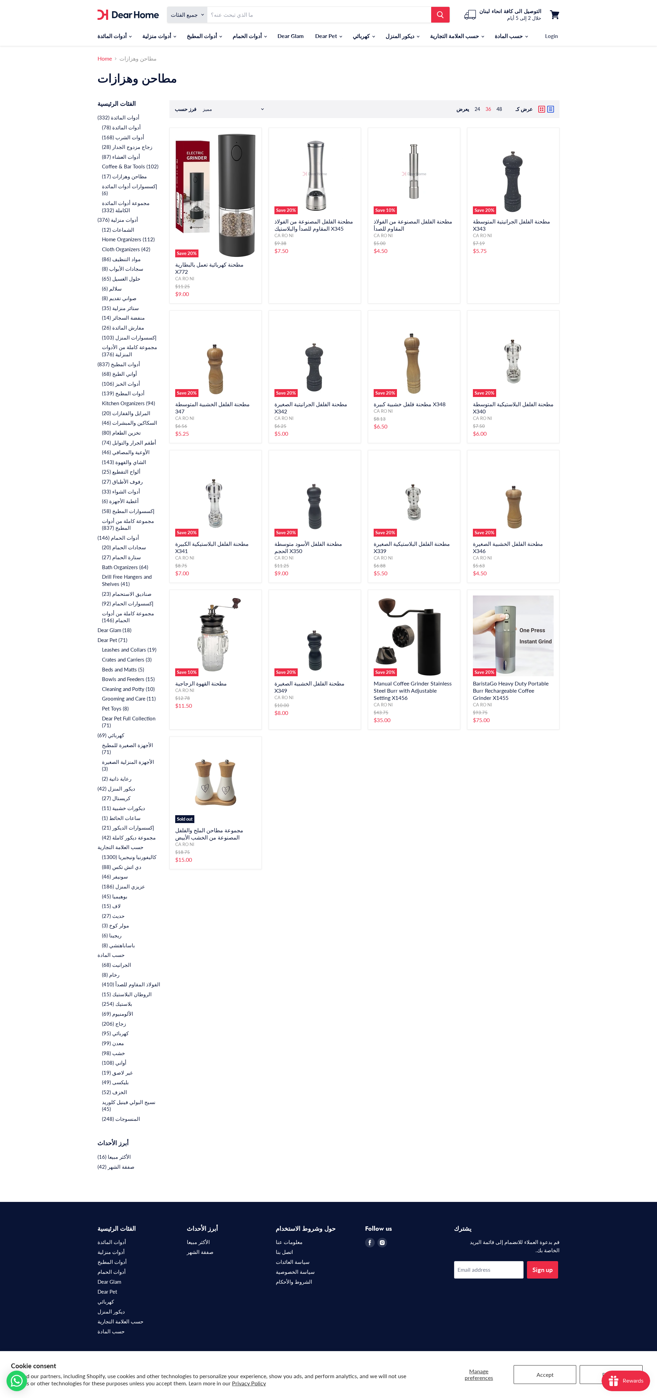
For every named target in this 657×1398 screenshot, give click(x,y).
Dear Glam (291, 36)
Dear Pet (326, 36)
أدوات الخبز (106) (121, 384)
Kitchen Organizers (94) (128, 403)
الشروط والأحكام (294, 1282)
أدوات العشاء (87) (121, 157)
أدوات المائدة (113, 36)
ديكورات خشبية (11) (123, 808)
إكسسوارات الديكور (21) (128, 827)
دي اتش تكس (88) (121, 867)
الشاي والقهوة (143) (124, 462)
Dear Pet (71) (112, 640)
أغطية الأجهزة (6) (120, 501)
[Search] (440, 15)
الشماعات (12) (118, 230)
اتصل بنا (284, 1252)
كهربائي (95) (115, 1033)
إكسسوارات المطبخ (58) (128, 511)
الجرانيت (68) (116, 965)
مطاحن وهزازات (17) (124, 176)
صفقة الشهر (200, 1252)
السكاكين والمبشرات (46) (129, 423)
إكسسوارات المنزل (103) (129, 337)
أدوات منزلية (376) (118, 220)
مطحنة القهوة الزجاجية (201, 683)
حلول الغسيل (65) (121, 278)
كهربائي (362, 36)
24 (477, 109)
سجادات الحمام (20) (124, 547)
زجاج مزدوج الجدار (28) (127, 147)
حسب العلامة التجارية (455, 36)
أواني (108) (114, 1063)
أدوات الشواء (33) (121, 491)
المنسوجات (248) (121, 1119)
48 (499, 109)
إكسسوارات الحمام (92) (127, 603)
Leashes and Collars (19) (129, 649)
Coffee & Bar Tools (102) (130, 166)
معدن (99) (113, 1043)
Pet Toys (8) (115, 708)
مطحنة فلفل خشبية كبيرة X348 (410, 404)
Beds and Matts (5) (123, 669)
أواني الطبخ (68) (119, 374)
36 (488, 109)
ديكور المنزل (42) (116, 788)
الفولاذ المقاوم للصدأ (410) (131, 984)
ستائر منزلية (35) (120, 308)
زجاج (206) (114, 1024)
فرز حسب (185, 109)
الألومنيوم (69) (117, 1014)
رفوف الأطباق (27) (122, 481)
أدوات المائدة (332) (118, 117)
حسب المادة (509, 36)
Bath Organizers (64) (125, 567)
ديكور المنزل (401, 36)
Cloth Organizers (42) (126, 249)
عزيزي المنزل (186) (123, 886)
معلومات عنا (289, 1242)
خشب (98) (113, 1053)
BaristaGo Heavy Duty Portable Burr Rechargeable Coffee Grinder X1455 (511, 690)
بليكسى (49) (115, 1082)
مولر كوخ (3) (115, 925)
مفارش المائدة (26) (123, 327)
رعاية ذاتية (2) (116, 778)
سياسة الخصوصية (295, 1272)
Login (551, 36)
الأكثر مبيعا (198, 1242)
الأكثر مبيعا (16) (114, 1157)
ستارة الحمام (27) (121, 557)
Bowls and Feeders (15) (128, 679)
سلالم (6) (112, 288)
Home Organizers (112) (128, 239)
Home (105, 58)
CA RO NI (184, 278)
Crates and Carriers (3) (127, 659)
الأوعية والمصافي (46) (126, 452)
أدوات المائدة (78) (121, 127)
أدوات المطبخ (202, 36)
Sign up (542, 1269)
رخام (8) (110, 975)
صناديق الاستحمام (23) (127, 594)
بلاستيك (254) (117, 1004)
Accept (545, 1374)
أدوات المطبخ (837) (119, 364)
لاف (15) (111, 906)
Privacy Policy (249, 1383)
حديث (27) (113, 916)
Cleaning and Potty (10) (128, 689)
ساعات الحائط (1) (121, 818)
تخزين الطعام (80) (121, 432)
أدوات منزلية (157, 36)
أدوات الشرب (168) (123, 137)
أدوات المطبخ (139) (123, 393)
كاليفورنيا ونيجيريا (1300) (129, 857)
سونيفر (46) (115, 876)
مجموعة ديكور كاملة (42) (129, 837)
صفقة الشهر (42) (116, 1167)
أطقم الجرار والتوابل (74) (129, 442)
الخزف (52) (114, 1092)
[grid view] (541, 109)
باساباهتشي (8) (118, 945)
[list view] (550, 109)
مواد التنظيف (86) (121, 259)
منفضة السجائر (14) (123, 318)
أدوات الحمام (248, 36)
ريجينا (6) (111, 935)
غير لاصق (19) (117, 1072)
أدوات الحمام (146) (118, 538)
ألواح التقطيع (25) (121, 472)
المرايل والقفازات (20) (126, 413)
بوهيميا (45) (114, 896)
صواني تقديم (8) (119, 298)
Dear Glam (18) (114, 630)
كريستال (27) (116, 798)
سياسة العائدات (293, 1262)
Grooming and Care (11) (129, 698)
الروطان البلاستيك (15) (127, 994)
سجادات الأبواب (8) (122, 269)
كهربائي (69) (111, 735)
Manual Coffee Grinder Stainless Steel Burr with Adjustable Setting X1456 (413, 690)
